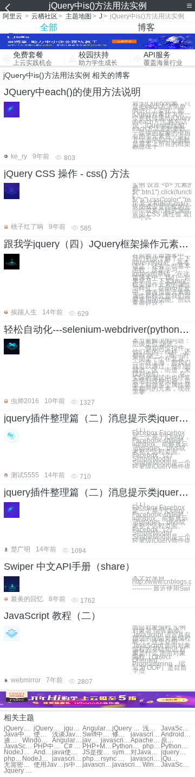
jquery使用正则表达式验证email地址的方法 (176, 752)
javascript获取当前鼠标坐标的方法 (116, 740)
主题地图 (79, 16)
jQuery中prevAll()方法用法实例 (48, 729)
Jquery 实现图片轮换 (19, 771)
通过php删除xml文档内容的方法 (13, 740)
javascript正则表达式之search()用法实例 (67, 759)
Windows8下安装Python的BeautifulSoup (37, 740)
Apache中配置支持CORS (145, 740)
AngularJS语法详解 (97, 729)
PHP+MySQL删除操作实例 (97, 746)
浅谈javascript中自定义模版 (151, 729)
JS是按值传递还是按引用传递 (97, 752)
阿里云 (12, 16)
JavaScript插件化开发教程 (176, 729)
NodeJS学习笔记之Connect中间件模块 (19, 752)
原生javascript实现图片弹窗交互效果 (170, 740)
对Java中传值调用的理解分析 (145, 752)
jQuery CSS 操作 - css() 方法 (66, 173)
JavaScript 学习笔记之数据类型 (176, 765)
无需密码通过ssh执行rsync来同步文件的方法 (19, 765)
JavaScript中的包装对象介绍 (19, 746)
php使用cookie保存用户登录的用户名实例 (151, 746)
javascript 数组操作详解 (97, 765)
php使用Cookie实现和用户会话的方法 (13, 759)
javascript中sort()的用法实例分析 (145, 735)
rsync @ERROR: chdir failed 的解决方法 (116, 759)
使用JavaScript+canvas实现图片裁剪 (48, 765)
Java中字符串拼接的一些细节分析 (19, 735)
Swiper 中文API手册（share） (69, 566)
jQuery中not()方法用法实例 (170, 759)
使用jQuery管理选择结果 (43, 735)
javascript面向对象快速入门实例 (91, 740)
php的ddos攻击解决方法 (91, 759)
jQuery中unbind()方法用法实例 (19, 729)
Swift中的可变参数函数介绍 (97, 735)
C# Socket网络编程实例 (73, 746)
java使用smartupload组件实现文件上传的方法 (67, 752)
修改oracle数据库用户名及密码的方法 (121, 735)
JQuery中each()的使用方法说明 (72, 92)
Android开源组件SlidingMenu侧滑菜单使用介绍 (43, 752)
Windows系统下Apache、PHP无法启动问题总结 (151, 765)
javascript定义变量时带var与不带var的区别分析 (145, 759)
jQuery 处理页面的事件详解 (127, 729)
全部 (48, 27)
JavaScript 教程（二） (52, 615)
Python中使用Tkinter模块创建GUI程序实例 (176, 746)
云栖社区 (44, 16)
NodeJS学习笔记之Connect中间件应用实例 (37, 759)
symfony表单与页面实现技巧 (121, 752)
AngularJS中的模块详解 (67, 740)
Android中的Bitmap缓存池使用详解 (176, 735)
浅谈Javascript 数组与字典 (67, 735)
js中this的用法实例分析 (73, 765)
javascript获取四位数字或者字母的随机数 (127, 765)
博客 (146, 27)
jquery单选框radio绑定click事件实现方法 (73, 729)
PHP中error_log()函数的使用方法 (48, 746)
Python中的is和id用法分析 (127, 746)
